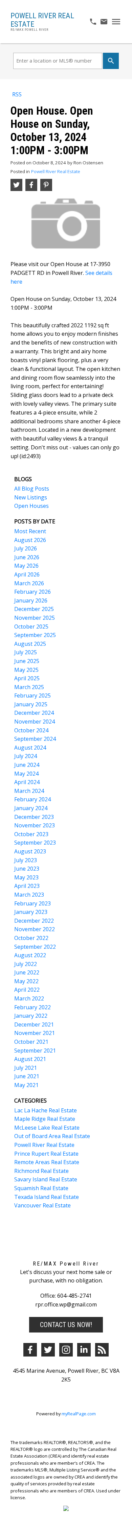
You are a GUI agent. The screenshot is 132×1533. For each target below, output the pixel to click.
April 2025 (27, 678)
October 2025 (31, 626)
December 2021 (34, 1024)
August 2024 (30, 747)
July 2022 (25, 964)
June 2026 (26, 557)
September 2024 (35, 738)
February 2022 (32, 1007)
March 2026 (29, 583)
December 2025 (34, 609)
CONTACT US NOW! (66, 1325)
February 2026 (32, 591)
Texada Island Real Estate (46, 1197)
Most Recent (30, 531)
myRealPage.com (79, 1414)
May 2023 (26, 877)
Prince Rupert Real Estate (46, 1153)
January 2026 (30, 600)
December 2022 (34, 920)
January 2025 (30, 704)
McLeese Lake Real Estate (47, 1127)
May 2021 (26, 1085)
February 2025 (32, 695)
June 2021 (26, 1076)
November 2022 (34, 929)
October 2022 (31, 938)
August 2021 (30, 1059)
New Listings (30, 497)
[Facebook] (30, 1350)
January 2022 (30, 1015)
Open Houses (31, 506)
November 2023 (34, 825)
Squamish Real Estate (41, 1188)
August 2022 (30, 955)
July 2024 (25, 756)
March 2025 (29, 687)
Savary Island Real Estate (45, 1179)
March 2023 (29, 894)
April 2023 (27, 886)
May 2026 (26, 565)
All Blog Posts (31, 488)
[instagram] (66, 1350)
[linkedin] (84, 1350)
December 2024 (34, 712)
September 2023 (35, 842)
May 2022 (26, 981)
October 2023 (31, 834)
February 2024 (32, 799)
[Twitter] (48, 1350)
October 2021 (31, 1041)
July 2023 (25, 860)
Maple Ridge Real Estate (44, 1119)
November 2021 (34, 1033)
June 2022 (26, 972)
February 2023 (32, 903)
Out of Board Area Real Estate (52, 1136)
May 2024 (26, 773)
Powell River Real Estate (55, 171)
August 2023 (30, 851)
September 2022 (35, 946)
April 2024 (27, 782)
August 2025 (30, 643)
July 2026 (25, 548)
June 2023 (26, 868)
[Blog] (102, 1350)
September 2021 (35, 1050)
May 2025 (26, 670)
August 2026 (30, 540)
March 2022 (29, 998)
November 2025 (34, 617)
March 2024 (29, 791)
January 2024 (30, 808)
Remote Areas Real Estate (46, 1162)
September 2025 (35, 635)
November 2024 (34, 721)
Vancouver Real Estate (42, 1205)
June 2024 (26, 765)
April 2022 (27, 989)
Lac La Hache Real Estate (45, 1110)
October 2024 (31, 730)
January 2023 (30, 912)
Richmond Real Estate (41, 1171)
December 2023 (34, 817)
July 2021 (25, 1067)
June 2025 (26, 661)
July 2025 (25, 652)
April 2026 (27, 574)
